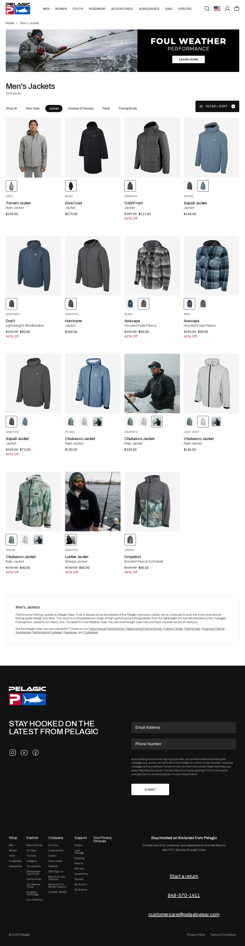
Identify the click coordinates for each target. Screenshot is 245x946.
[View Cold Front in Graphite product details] (152, 147)
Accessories (122, 9)
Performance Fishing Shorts (144, 629)
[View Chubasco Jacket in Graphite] (97, 421)
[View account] (227, 8)
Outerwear (91, 632)
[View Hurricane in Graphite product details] (93, 265)
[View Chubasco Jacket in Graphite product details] (152, 383)
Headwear (97, 9)
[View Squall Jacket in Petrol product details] (211, 147)
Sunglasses (149, 9)
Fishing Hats (192, 629)
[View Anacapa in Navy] (130, 304)
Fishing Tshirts (173, 629)
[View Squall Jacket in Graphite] (189, 186)
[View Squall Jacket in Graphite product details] (33, 383)
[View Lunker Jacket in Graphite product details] (93, 501)
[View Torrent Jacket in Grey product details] (33, 147)
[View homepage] (18, 8)
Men (46, 9)
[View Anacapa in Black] (203, 304)
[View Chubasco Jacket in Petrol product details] (93, 383)
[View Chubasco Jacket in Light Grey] (84, 421)
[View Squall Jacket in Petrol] (25, 421)
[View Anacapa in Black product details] (152, 265)
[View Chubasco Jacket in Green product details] (33, 501)
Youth (77, 9)
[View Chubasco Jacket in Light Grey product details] (211, 383)
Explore (185, 9)
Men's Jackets (28, 607)
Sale (169, 9)
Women (61, 9)
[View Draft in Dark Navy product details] (33, 265)
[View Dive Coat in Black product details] (93, 147)
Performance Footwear (47, 632)
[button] (236, 8)
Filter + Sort (217, 106)
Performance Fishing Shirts (106, 629)
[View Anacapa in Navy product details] (211, 265)
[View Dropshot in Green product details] (152, 501)
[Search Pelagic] (207, 8)
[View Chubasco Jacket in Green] (71, 421)
